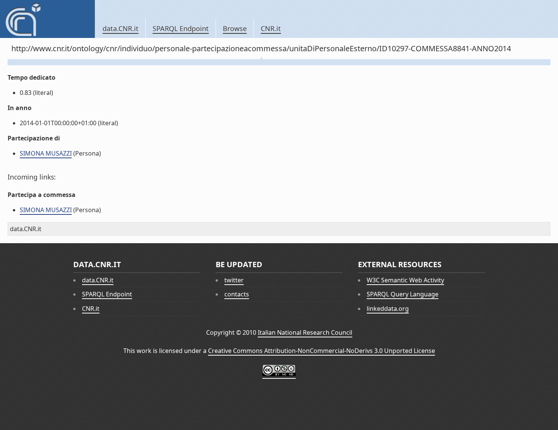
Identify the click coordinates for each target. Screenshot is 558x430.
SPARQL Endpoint (181, 28)
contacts (236, 294)
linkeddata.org (388, 308)
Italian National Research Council (305, 332)
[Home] (47, 19)
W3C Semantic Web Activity (405, 280)
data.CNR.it (120, 28)
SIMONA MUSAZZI (46, 153)
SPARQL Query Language (402, 294)
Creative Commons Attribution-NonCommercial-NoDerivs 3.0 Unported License (321, 351)
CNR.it (271, 28)
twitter (234, 280)
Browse (235, 28)
